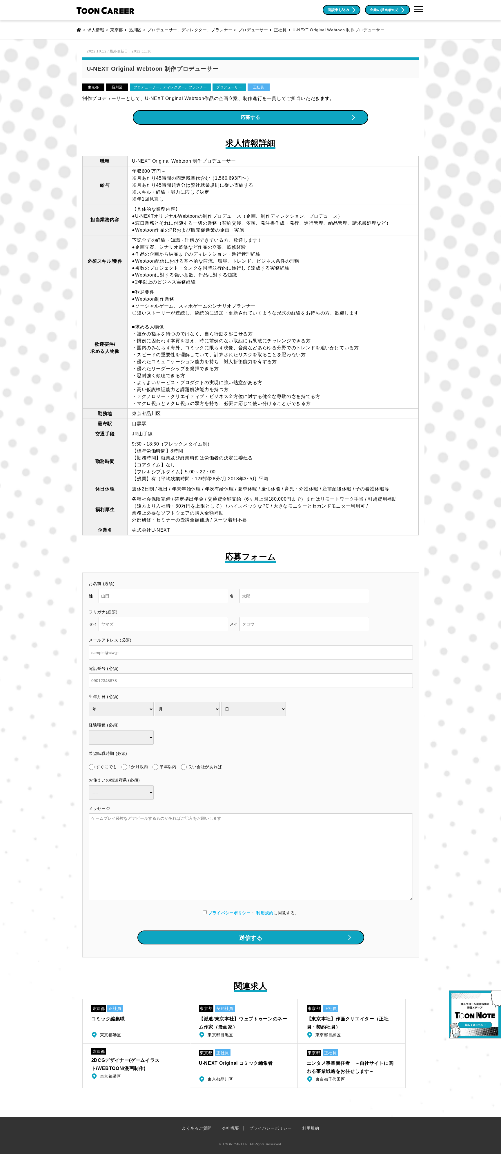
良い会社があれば (205, 766)
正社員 (258, 87)
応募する (250, 117)
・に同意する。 (253, 913)
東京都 (93, 87)
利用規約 (264, 913)
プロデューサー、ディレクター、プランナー (170, 87)
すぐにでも (106, 766)
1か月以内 (138, 766)
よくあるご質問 (197, 1128)
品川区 (117, 87)
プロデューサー (229, 87)
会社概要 (230, 1128)
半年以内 (168, 766)
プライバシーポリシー (229, 913)
